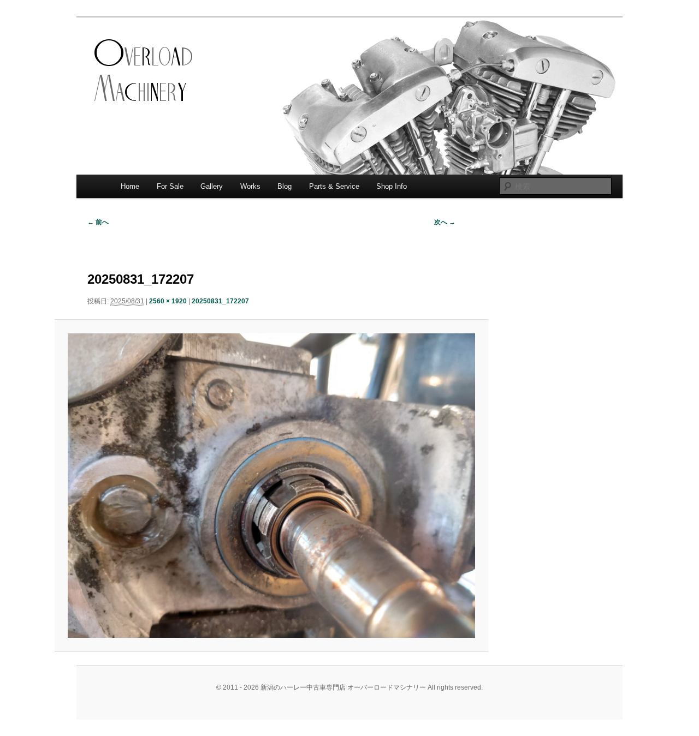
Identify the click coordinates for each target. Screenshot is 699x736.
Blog (284, 186)
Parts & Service (334, 186)
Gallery (211, 186)
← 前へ (98, 222)
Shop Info (391, 186)
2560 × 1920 (168, 301)
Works (250, 186)
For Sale (170, 186)
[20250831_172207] (271, 485)
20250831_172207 (220, 301)
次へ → (444, 222)
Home (130, 186)
